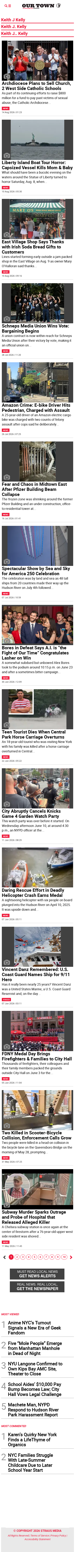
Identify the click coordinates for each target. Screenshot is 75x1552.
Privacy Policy (58, 1535)
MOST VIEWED (10, 1314)
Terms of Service (40, 1535)
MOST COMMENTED (13, 1426)
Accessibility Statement (38, 1539)
